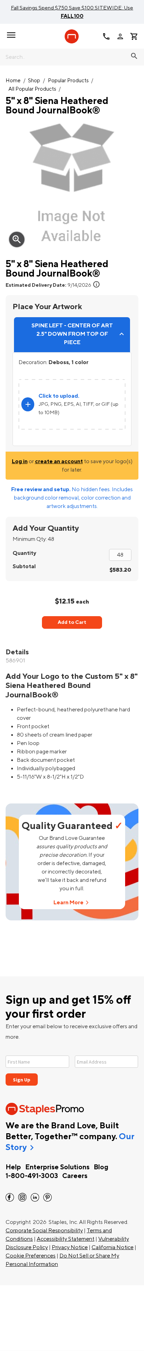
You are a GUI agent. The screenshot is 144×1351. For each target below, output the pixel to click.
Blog (101, 1167)
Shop (34, 81)
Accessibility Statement (65, 1239)
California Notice (113, 1247)
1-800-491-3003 (32, 1175)
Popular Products (68, 81)
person (120, 36)
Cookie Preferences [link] (31, 1256)
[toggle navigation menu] (11, 35)
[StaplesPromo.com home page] (72, 36)
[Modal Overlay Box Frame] (72, 1066)
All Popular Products (32, 89)
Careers (74, 1175)
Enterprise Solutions (57, 1167)
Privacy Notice (70, 1247)
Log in (20, 461)
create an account (59, 461)
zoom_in (16, 239)
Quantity (24, 553)
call (106, 36)
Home (13, 81)
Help (13, 1167)
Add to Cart (72, 622)
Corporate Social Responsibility (44, 1230)
